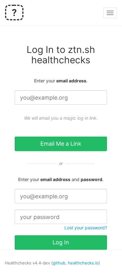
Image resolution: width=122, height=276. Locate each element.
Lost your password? (85, 227)
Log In (61, 242)
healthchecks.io (83, 262)
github (59, 262)
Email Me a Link (60, 143)
